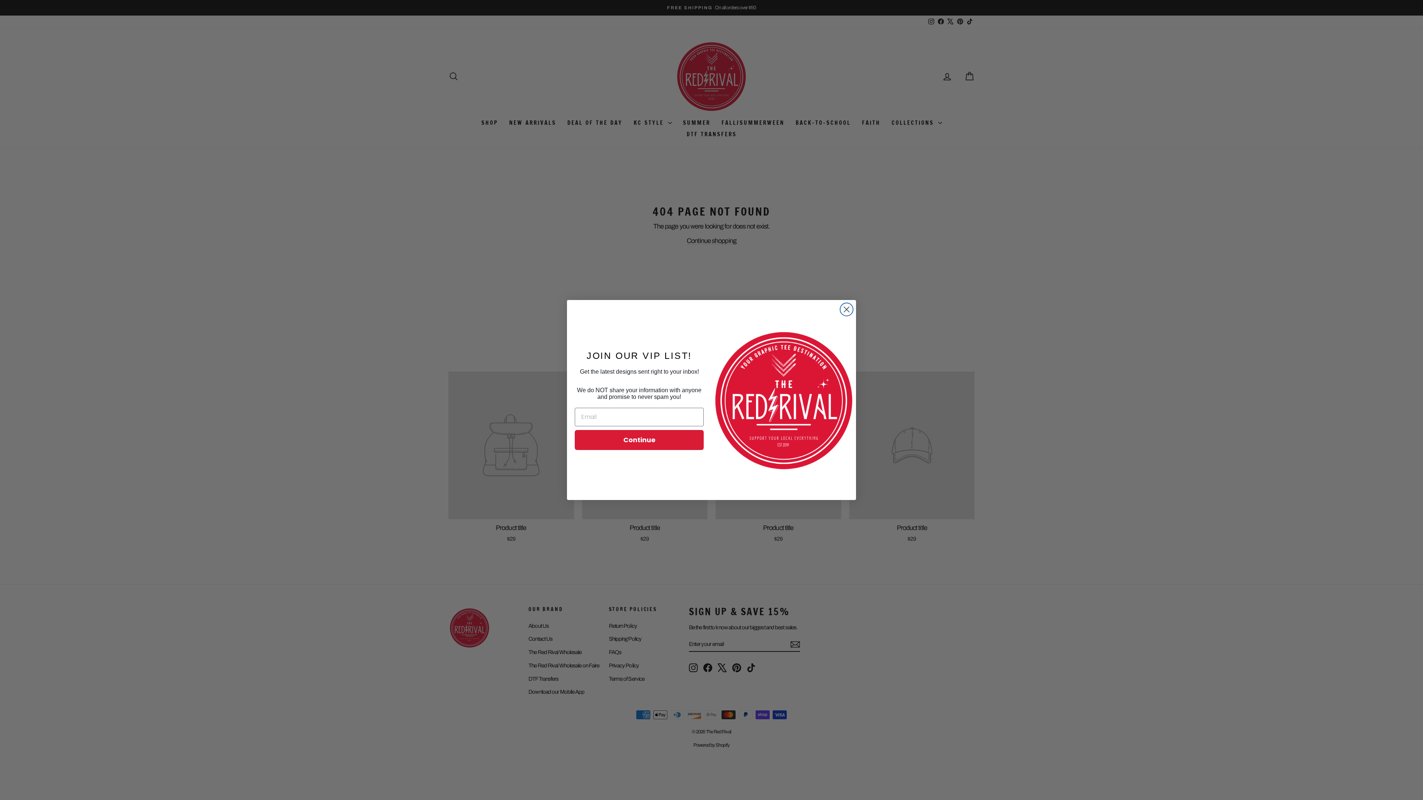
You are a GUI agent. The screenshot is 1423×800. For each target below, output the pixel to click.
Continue (639, 439)
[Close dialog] (846, 309)
